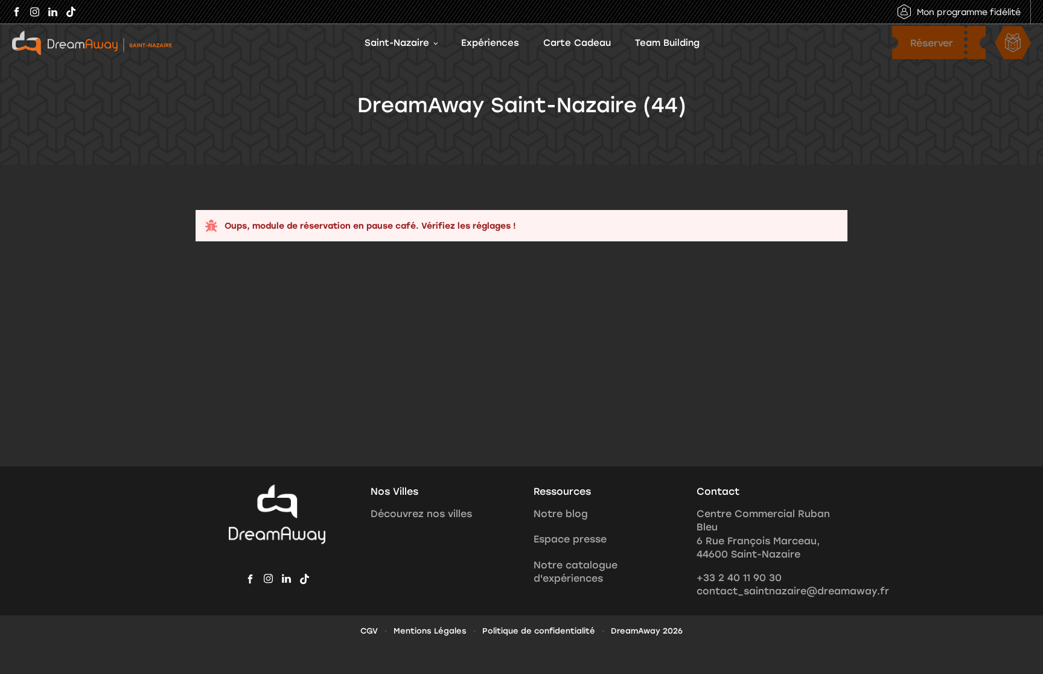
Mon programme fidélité (969, 11)
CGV (369, 630)
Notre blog (561, 513)
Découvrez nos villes (421, 513)
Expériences (490, 42)
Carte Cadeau (577, 42)
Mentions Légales (430, 630)
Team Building (667, 42)
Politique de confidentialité (538, 630)
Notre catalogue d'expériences (575, 571)
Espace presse (570, 538)
